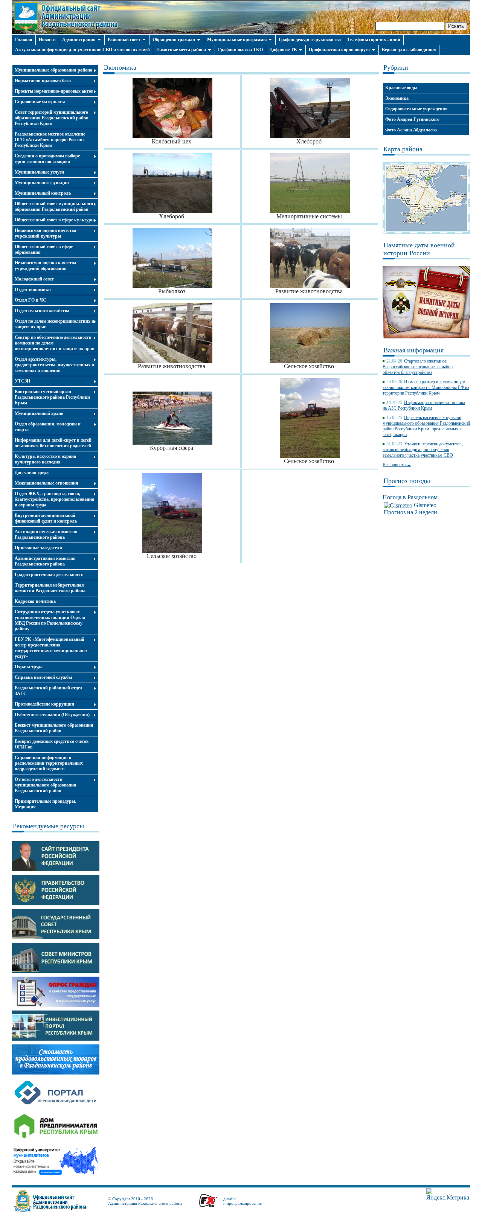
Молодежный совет (34, 279)
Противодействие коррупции (44, 704)
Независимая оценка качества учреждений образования (45, 265)
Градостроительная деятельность (49, 574)
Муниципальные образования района (53, 70)
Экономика (397, 98)
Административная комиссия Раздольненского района (45, 561)
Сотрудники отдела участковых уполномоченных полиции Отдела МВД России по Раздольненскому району (50, 620)
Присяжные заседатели (38, 547)
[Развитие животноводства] (310, 286)
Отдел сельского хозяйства (42, 310)
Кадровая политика (35, 601)
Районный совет (124, 39)
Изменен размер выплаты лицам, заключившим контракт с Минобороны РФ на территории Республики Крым (426, 387)
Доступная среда (32, 472)
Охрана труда (29, 666)
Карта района (403, 149)
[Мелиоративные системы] (310, 211)
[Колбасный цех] (172, 136)
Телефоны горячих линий (373, 39)
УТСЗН (22, 381)
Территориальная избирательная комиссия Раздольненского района (50, 587)
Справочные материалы (40, 101)
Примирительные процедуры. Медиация (45, 804)
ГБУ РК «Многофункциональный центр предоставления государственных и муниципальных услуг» (51, 648)
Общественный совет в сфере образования (44, 249)
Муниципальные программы (237, 39)
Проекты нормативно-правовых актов (54, 91)
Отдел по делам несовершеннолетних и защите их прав (54, 324)
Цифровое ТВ (283, 49)
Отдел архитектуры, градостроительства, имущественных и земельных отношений (54, 365)
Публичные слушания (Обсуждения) (52, 714)
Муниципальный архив (39, 413)
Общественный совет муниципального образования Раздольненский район (54, 206)
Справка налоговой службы (43, 677)
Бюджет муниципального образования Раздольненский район (54, 727)
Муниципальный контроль (43, 193)
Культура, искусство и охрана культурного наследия (45, 459)
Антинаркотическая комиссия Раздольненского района (46, 534)
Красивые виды (401, 87)
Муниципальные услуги (39, 172)
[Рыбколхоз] (172, 286)
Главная (23, 39)
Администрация (79, 39)
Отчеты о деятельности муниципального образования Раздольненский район (45, 785)
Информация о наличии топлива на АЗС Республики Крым (424, 405)
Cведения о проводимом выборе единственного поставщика (47, 158)
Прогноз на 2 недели (410, 512)
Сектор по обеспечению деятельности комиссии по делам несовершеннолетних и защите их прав (54, 343)
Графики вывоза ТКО (240, 49)
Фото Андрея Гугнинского (412, 119)
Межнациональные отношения (46, 483)
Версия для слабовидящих (409, 49)
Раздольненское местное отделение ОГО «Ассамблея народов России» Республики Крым (50, 139)
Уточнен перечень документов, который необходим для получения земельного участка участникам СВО (423, 449)
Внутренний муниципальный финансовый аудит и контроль (46, 518)
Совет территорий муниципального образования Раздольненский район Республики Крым (51, 118)
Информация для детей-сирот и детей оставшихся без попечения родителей (53, 442)
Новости (47, 39)
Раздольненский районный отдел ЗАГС (48, 690)
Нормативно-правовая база (43, 80)
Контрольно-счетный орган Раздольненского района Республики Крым (52, 397)
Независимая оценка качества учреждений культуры (45, 233)
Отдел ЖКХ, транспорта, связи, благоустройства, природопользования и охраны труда (55, 499)
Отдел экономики (33, 289)
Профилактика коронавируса (339, 49)
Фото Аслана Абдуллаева (411, 130)
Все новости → (397, 464)
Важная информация (413, 350)
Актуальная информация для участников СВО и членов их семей (82, 49)
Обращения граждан (174, 39)
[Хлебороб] (310, 136)
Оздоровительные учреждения (416, 108)
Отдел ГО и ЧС (30, 300)
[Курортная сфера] (172, 442)
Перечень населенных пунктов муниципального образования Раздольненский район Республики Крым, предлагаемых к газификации (426, 426)
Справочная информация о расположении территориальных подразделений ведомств (49, 763)
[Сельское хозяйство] (310, 361)
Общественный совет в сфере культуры (55, 220)
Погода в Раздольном (410, 497)
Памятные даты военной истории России (419, 249)
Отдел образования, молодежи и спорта (48, 426)
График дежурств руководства (310, 39)
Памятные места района (181, 49)
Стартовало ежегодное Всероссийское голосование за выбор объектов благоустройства (418, 366)
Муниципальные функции (42, 182)
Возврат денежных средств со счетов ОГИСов (51, 744)
